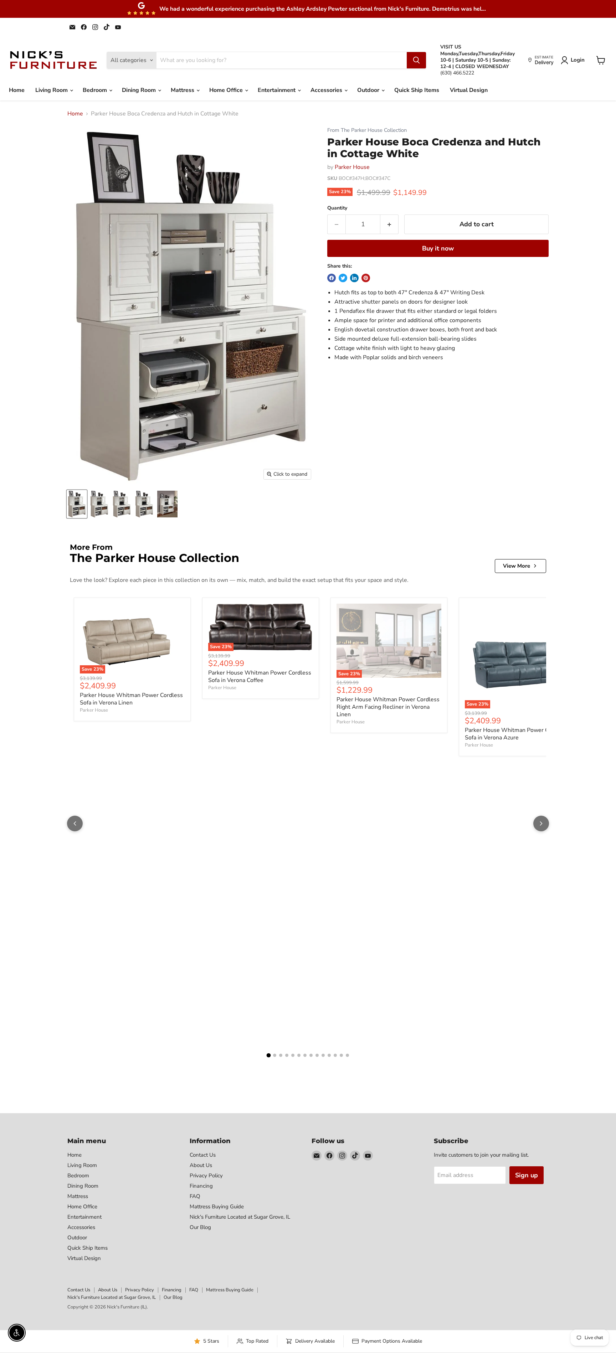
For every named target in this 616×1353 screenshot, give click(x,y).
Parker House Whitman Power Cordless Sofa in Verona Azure (516, 734)
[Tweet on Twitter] (343, 278)
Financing (201, 1185)
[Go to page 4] (286, 1055)
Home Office (226, 90)
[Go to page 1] (269, 1055)
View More (516, 565)
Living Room (52, 90)
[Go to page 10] (323, 1055)
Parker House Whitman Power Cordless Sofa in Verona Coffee (259, 676)
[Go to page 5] (292, 1055)
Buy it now (438, 248)
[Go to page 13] (341, 1055)
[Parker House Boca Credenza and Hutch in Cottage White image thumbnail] (77, 504)
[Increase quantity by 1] (389, 224)
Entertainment (277, 90)
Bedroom (95, 90)
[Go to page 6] (299, 1055)
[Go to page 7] (305, 1055)
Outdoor (369, 90)
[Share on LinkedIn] (354, 278)
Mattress (183, 90)
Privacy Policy (206, 1175)
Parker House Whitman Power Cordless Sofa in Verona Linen (131, 699)
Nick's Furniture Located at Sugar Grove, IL (240, 1216)
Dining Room (139, 90)
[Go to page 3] (280, 1055)
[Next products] (541, 823)
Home (17, 90)
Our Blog (200, 1227)
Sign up (526, 1175)
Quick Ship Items (416, 90)
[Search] (416, 60)
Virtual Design (469, 90)
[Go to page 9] (317, 1055)
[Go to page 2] (274, 1055)
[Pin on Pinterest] (365, 278)
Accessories (327, 90)
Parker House (352, 167)
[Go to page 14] (347, 1055)
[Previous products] (75, 823)
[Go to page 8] (311, 1055)
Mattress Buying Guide (217, 1206)
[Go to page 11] (329, 1055)
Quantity (337, 208)
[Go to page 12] (335, 1055)
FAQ (195, 1196)
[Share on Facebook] (331, 278)
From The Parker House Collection (367, 130)
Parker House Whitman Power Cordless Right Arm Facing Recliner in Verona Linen (388, 707)
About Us (201, 1165)
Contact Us (203, 1154)
